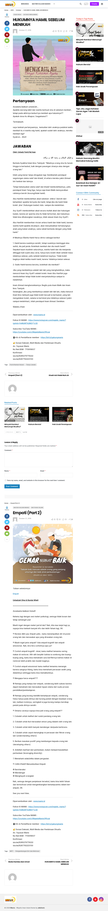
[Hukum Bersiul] (38, 414)
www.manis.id (39, 315)
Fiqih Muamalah (35, 420)
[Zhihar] (90, 126)
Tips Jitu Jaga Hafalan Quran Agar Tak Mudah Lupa (87, 111)
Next (18, 432)
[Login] (102, 3)
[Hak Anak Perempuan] (62, 414)
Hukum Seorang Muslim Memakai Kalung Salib (88, 159)
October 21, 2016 (25, 30)
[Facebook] (89, 899)
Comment (8, 450)
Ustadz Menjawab (30, 14)
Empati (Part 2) (27, 513)
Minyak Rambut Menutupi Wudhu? (12, 425)
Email (43, 471)
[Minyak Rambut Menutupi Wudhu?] (14, 414)
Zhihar (79, 136)
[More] (54, 4)
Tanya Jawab (31, 364)
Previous (10, 432)
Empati (16, 594)
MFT (11, 851)
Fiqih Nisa (17, 14)
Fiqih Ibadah (9, 420)
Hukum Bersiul (34, 424)
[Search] (80, 3)
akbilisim (41, 908)
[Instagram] (101, 899)
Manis (12, 908)
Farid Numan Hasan (17, 364)
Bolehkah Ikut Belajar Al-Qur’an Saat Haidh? (88, 184)
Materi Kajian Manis (21, 507)
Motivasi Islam (37, 507)
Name (7, 471)
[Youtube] (95, 899)
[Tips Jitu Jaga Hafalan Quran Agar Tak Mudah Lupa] (90, 99)
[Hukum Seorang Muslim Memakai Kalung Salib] (90, 149)
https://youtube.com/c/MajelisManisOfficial (31, 332)
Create (94, 4)
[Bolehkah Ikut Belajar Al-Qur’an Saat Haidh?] (90, 173)
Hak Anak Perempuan (62, 424)
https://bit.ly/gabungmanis (52, 337)
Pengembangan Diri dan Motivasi (27, 851)
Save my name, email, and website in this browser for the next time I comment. (36, 480)
